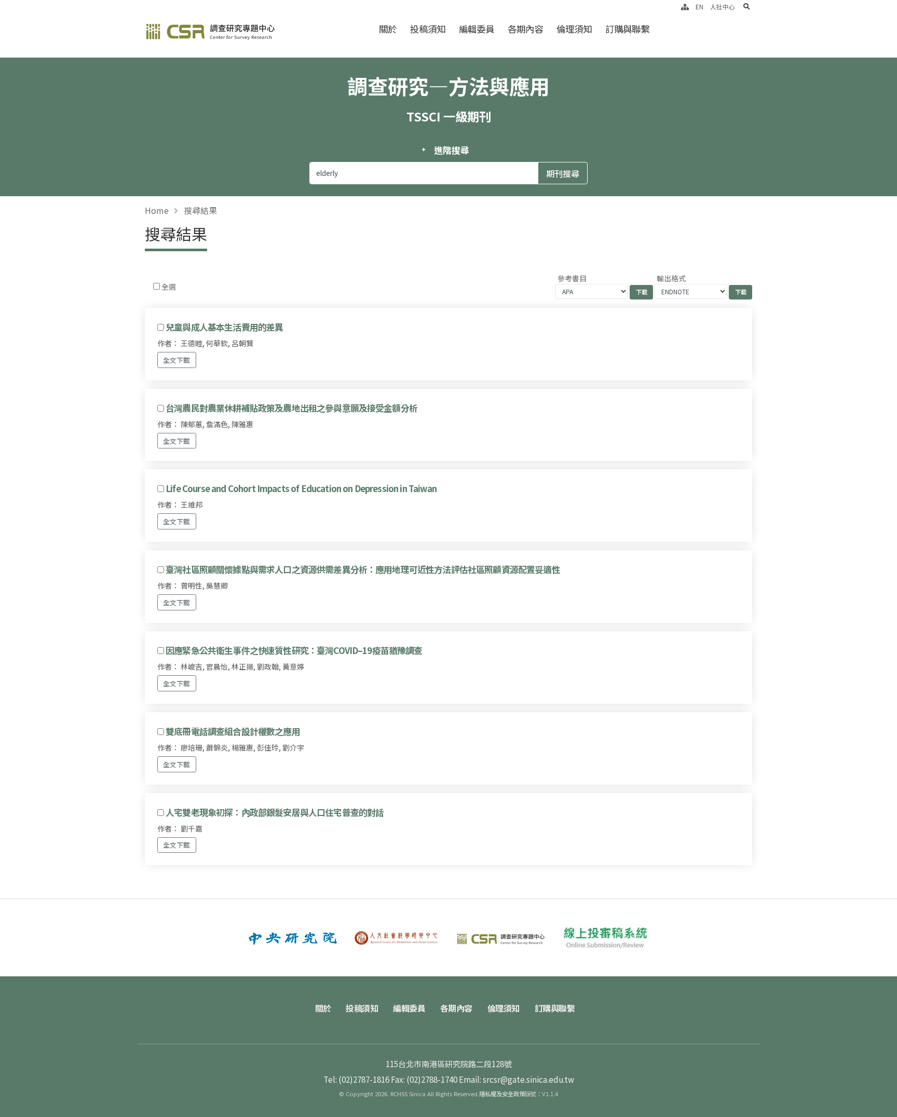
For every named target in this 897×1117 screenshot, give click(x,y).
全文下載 (176, 360)
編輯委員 (476, 28)
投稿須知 (427, 28)
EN (699, 6)
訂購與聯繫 (627, 28)
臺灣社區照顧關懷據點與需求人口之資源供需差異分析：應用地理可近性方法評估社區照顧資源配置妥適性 (363, 569)
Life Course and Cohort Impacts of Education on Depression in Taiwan (301, 488)
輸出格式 (671, 278)
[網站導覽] (685, 6)
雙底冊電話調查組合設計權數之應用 (233, 731)
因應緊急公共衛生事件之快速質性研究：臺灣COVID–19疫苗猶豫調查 (294, 650)
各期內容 (525, 28)
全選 (168, 286)
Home (157, 210)
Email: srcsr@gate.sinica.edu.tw (516, 1079)
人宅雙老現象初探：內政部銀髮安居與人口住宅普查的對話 (275, 812)
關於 (388, 28)
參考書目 (572, 278)
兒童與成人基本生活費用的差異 (224, 327)
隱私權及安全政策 (502, 1093)
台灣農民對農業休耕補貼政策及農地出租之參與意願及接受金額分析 (291, 408)
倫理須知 (574, 28)
